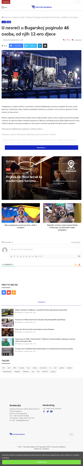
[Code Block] (32, 256)
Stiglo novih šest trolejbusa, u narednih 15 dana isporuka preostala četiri (41, 310)
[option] (41, 178)
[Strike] (20, 256)
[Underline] (17, 256)
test (33, 371)
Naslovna (7, 17)
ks (50, 368)
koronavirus (43, 368)
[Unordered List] (26, 256)
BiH (4, 368)
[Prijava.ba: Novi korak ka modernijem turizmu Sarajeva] (8, 332)
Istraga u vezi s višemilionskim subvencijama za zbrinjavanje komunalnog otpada (44, 349)
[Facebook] (4, 292)
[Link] (35, 256)
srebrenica (26, 371)
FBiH (15, 368)
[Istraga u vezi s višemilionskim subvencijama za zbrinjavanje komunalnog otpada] (8, 352)
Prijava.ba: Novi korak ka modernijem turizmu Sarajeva (34, 329)
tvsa (38, 371)
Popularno (41, 302)
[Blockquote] (29, 256)
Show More (41, 147)
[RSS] (14, 292)
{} (38, 256)
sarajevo (69, 368)
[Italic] (14, 256)
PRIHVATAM (41, 462)
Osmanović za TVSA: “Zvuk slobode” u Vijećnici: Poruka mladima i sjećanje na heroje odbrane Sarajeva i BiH (44, 2)
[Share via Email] (45, 46)
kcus (28, 368)
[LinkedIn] (40, 46)
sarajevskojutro (7, 371)
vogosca (53, 371)
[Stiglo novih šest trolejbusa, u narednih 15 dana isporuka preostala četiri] (8, 313)
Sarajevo (9, 169)
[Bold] (11, 256)
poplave (61, 368)
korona (35, 368)
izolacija (21, 368)
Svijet (22, 17)
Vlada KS (45, 371)
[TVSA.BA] (41, 7)
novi (55, 368)
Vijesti (15, 17)
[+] (41, 256)
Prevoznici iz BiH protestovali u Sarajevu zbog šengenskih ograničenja (40, 319)
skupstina (17, 371)
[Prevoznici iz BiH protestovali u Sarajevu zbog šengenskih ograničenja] (8, 323)
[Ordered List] (23, 256)
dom (9, 368)
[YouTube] (9, 292)
